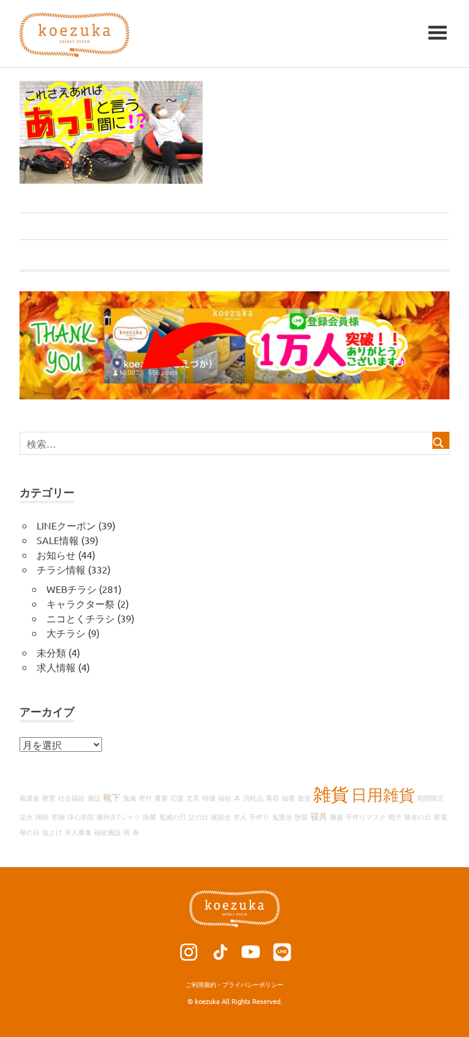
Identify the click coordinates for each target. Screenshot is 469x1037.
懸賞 (301, 816)
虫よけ (52, 832)
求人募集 (78, 832)
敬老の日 (417, 816)
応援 (177, 797)
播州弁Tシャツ (118, 816)
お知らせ (56, 554)
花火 (26, 816)
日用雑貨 (383, 794)
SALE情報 (58, 540)
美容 (272, 797)
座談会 (221, 816)
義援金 (30, 797)
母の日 (30, 832)
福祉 (224, 797)
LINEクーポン (66, 525)
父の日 (198, 816)
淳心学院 (80, 816)
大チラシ (65, 633)
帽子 (395, 816)
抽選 (288, 797)
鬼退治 (282, 816)
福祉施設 (107, 832)
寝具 (318, 815)
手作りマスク (366, 816)
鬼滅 (129, 797)
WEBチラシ (71, 589)
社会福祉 (71, 797)
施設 (94, 797)
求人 (240, 816)
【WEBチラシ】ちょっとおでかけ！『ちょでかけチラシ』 (154, 226)
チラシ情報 (61, 569)
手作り (259, 816)
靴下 (111, 796)
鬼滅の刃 (172, 816)
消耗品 (253, 797)
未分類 (51, 652)
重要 (161, 797)
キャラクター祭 (80, 603)
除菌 (149, 816)
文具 (193, 797)
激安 (304, 797)
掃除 (42, 816)
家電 (440, 816)
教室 (49, 797)
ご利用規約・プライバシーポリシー (234, 984)
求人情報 (56, 667)
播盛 (336, 816)
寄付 (145, 797)
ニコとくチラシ (80, 618)
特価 (209, 797)
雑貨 (331, 794)
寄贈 (58, 816)
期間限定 (430, 797)
